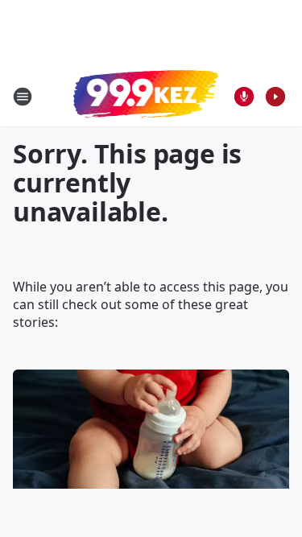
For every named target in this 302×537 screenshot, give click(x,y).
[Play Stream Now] (275, 96)
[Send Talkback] (244, 96)
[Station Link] (145, 96)
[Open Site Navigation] (22, 96)
